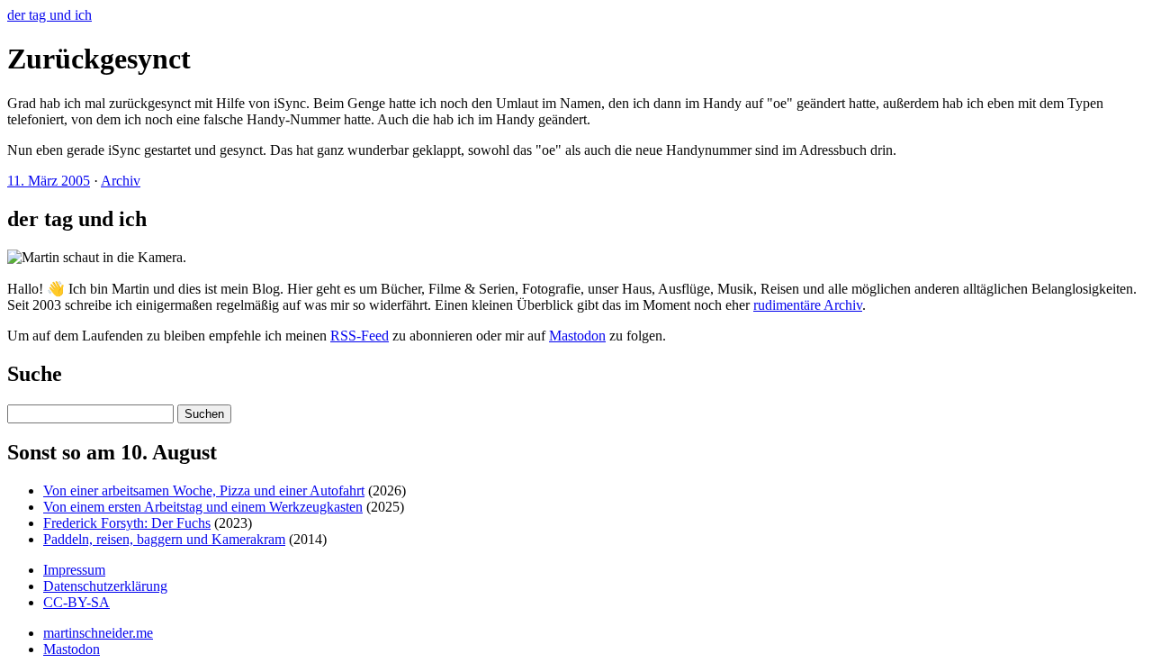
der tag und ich (49, 15)
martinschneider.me (98, 632)
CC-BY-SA (76, 602)
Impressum (74, 569)
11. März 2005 (48, 180)
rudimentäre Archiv (807, 305)
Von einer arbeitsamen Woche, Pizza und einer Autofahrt (203, 490)
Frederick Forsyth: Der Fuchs (127, 523)
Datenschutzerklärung (105, 586)
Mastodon (577, 335)
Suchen (204, 414)
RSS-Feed (359, 335)
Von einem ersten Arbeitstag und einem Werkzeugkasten (203, 506)
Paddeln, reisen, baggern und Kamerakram (164, 539)
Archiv (120, 180)
